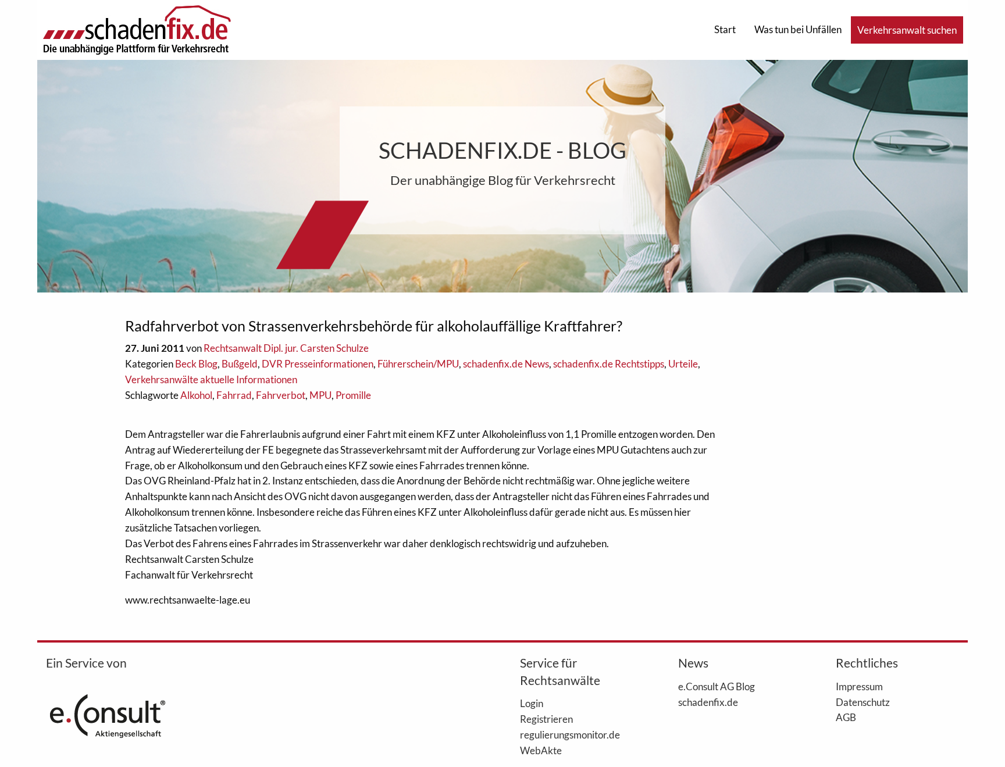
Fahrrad (234, 395)
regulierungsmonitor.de (570, 734)
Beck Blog (196, 364)
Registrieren (546, 719)
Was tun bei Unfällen (798, 29)
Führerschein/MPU (418, 364)
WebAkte (541, 750)
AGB (846, 717)
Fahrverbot (280, 395)
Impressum (859, 686)
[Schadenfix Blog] (136, 28)
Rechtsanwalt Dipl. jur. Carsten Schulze (286, 348)
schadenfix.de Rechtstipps (608, 364)
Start (725, 29)
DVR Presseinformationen (317, 364)
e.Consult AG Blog (716, 686)
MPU (320, 395)
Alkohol (196, 395)
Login (531, 703)
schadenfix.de (708, 702)
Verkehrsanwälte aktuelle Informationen (211, 379)
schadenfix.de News (506, 364)
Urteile (683, 364)
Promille (353, 395)
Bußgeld (240, 364)
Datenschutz (863, 702)
